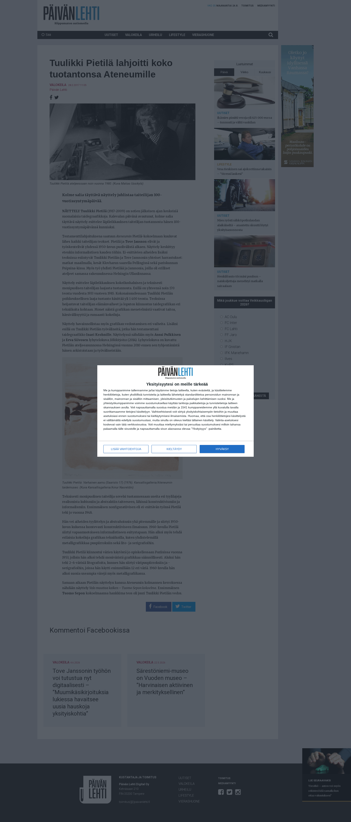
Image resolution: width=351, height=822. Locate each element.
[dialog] (175, 411)
